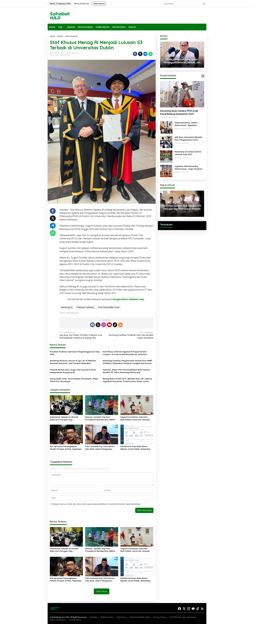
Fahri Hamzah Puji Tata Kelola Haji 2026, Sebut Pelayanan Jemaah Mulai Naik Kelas (100, 447)
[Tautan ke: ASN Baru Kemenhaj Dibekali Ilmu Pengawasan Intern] (166, 141)
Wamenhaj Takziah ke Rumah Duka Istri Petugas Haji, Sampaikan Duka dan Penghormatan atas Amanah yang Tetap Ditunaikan (64, 418)
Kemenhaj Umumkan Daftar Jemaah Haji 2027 (188, 152)
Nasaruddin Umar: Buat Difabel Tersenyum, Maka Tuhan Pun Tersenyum (74, 379)
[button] (203, 3)
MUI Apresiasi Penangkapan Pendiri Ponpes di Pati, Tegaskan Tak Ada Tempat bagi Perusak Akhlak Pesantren (65, 447)
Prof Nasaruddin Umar (109, 307)
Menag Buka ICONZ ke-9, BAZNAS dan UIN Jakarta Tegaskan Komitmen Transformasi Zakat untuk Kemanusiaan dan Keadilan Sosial (127, 380)
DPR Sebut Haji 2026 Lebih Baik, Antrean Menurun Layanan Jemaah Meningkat (182, 207)
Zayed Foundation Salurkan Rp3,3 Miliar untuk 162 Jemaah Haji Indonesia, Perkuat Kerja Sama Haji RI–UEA (135, 418)
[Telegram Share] (145, 54)
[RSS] (120, 324)
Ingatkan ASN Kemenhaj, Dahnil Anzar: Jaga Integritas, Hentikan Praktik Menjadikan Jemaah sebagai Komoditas (189, 167)
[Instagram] (103, 324)
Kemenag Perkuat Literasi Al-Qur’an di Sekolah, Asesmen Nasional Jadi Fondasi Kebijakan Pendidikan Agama (73, 362)
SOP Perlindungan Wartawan (183, 617)
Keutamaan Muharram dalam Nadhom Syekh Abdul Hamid (182, 61)
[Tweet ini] (140, 54)
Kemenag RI (66, 307)
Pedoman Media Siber (140, 617)
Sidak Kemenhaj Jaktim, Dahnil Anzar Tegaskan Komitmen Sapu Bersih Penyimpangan (186, 124)
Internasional (60, 55)
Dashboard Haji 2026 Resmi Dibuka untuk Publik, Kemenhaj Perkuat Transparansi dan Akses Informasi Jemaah (136, 447)
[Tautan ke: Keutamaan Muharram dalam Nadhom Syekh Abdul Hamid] (182, 55)
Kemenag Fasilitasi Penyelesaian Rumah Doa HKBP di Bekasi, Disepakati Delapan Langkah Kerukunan (127, 361)
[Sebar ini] (135, 54)
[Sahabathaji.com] (59, 15)
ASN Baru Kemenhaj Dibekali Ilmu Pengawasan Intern (188, 138)
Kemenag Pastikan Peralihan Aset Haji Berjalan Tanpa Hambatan (131, 335)
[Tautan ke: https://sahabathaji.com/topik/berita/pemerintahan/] (203, 76)
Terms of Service (57, 620)
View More (101, 591)
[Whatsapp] (150, 54)
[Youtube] (109, 324)
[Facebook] (92, 324)
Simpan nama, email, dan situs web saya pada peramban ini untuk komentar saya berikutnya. (96, 504)
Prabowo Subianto (85, 307)
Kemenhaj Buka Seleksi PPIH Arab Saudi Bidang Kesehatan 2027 (179, 113)
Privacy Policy (159, 617)
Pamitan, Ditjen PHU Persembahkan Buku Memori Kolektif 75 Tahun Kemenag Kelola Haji (126, 371)
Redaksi (93, 617)
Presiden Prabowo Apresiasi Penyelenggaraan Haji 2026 (75, 352)
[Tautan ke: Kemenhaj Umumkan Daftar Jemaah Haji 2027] (166, 156)
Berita (52, 55)
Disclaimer (121, 617)
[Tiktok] (115, 324)
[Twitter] (98, 324)
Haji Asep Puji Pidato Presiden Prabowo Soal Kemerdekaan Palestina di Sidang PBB (80, 335)
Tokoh (68, 55)
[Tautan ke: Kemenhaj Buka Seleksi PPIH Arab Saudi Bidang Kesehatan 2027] (182, 94)
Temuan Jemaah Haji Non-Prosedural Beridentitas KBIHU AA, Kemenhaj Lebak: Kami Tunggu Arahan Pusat (101, 418)
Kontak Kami (75, 620)
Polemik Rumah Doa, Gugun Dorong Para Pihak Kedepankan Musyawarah (73, 371)
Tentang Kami (106, 617)
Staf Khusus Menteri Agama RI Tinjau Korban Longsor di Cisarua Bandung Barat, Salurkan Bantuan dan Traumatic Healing (125, 353)
